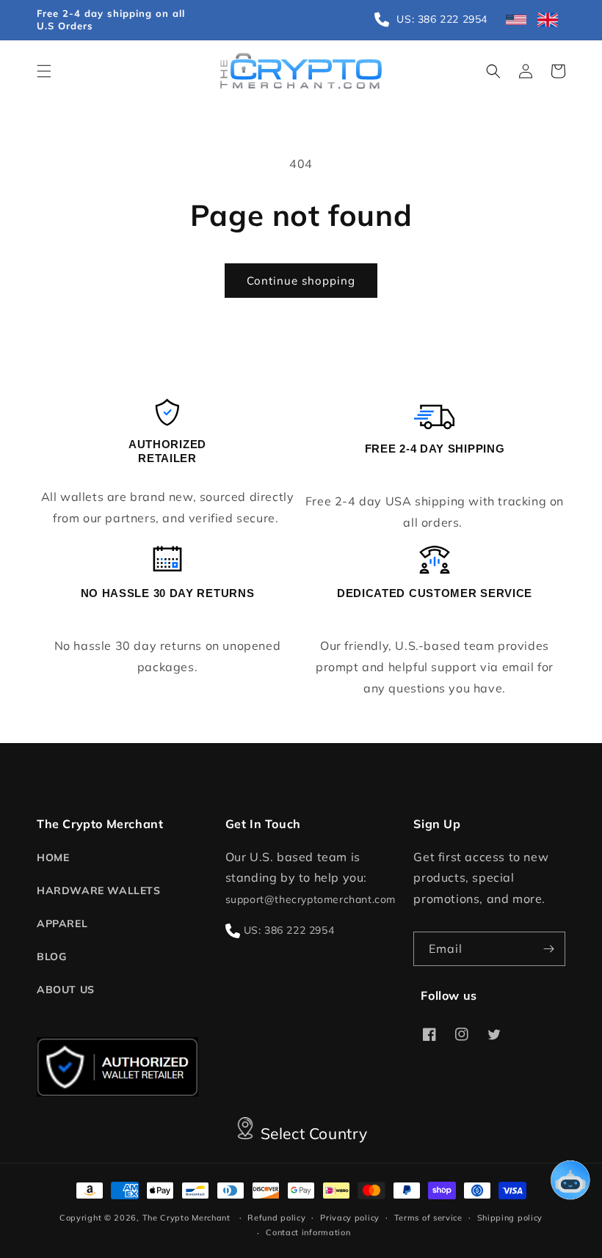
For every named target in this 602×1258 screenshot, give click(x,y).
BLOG (51, 956)
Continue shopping (301, 281)
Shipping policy (510, 1218)
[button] (44, 71)
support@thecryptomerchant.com (310, 899)
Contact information (308, 1232)
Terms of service (428, 1218)
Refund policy (276, 1218)
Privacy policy (350, 1218)
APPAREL (62, 923)
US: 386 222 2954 (289, 930)
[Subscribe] (548, 949)
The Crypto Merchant (186, 1218)
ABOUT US (66, 989)
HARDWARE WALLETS (99, 890)
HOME (53, 857)
